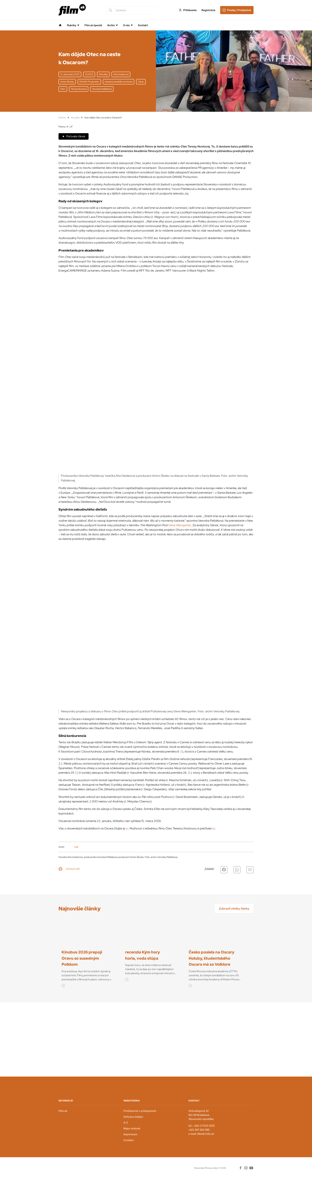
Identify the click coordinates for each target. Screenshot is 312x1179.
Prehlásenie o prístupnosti (140, 1111)
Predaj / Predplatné (239, 10)
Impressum (130, 1134)
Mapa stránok (132, 1128)
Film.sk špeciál (93, 25)
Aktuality (75, 117)
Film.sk (62, 1111)
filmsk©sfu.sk (205, 1133)
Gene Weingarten (179, 525)
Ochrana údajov (133, 1116)
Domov (62, 117)
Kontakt (143, 25)
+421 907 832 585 (198, 1129)
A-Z (126, 1122)
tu (126, 828)
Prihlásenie (190, 10)
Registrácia (208, 10)
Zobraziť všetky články (234, 908)
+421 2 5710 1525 (204, 1125)
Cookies (129, 1140)
